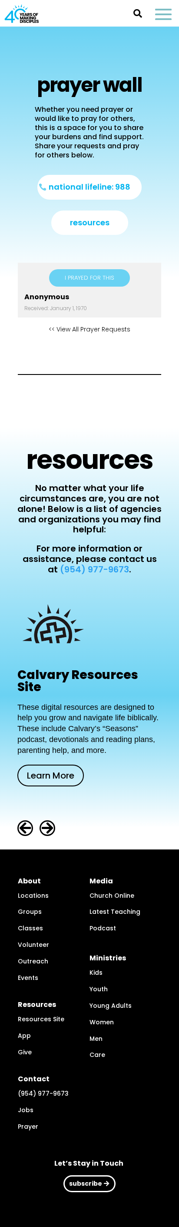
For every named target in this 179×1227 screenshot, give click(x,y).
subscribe (85, 1183)
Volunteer (33, 944)
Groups (30, 911)
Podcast (103, 928)
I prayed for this (89, 278)
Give (25, 1052)
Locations (33, 895)
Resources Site (41, 1019)
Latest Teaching (115, 911)
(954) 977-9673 (94, 569)
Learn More (50, 775)
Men (96, 1038)
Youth (99, 989)
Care (97, 1054)
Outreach (33, 961)
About (29, 881)
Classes (30, 928)
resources (89, 222)
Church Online (112, 895)
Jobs (25, 1110)
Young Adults (111, 1005)
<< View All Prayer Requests (89, 329)
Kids (96, 972)
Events (28, 977)
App (24, 1035)
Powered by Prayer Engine (89, 352)
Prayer (28, 1126)
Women (102, 1022)
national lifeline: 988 (89, 186)
